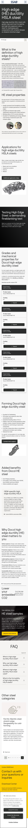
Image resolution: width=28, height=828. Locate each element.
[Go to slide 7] (19, 758)
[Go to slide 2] (10, 758)
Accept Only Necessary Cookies (13, 816)
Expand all (23, 652)
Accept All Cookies (13, 810)
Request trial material (9, 633)
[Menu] (25, 2)
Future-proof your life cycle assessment (12, 583)
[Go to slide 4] (14, 758)
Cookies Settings (13, 822)
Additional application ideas (11, 178)
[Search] (2, 2)
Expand (15, 303)
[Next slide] (22, 757)
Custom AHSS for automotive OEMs (14, 514)
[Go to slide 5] (16, 758)
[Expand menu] (25, 39)
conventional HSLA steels (11, 63)
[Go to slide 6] (17, 758)
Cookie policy (15, 805)
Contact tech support (9, 441)
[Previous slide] (5, 757)
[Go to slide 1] (9, 758)
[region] (13, 810)
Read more (7, 752)
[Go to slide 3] (12, 758)
